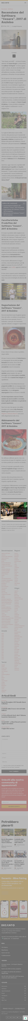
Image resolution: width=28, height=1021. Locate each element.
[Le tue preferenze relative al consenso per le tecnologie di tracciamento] (25, 1018)
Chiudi (2, 518)
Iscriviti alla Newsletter (22, 517)
